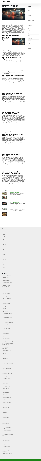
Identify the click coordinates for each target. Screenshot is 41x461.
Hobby (29, 17)
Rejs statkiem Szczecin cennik (6, 381)
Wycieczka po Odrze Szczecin (6, 404)
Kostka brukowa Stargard (5, 440)
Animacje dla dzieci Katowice (6, 397)
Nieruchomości (30, 25)
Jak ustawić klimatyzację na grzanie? (7, 366)
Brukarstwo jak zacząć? (5, 437)
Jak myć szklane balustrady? (6, 319)
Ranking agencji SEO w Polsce (6, 293)
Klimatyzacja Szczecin (5, 365)
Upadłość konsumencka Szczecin (7, 330)
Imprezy (29, 18)
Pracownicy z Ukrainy (5, 376)
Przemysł (3, 252)
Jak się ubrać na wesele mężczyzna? (7, 363)
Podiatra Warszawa (5, 306)
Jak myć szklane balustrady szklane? (7, 322)
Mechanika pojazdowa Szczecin (6, 275)
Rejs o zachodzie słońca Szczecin (7, 415)
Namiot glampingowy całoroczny (7, 355)
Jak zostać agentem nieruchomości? (7, 341)
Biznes (29, 10)
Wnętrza (3, 267)
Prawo (29, 30)
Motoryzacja (30, 23)
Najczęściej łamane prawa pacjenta (7, 453)
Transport (29, 40)
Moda (3, 242)
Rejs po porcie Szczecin (5, 417)
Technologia (30, 38)
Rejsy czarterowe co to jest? (6, 378)
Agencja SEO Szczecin (5, 423)
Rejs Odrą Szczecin (5, 409)
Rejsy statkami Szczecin (5, 407)
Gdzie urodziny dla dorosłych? (6, 350)
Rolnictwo (29, 33)
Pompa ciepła (4, 353)
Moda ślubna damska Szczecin (6, 331)
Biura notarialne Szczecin (6, 280)
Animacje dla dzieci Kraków (6, 386)
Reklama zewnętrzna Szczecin (6, 371)
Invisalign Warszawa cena (6, 446)
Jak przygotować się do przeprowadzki (15, 212)
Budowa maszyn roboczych (6, 277)
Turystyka (3, 262)
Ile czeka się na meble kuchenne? (14, 192)
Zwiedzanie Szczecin (5, 336)
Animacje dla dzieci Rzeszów (6, 399)
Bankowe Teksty (6, 1)
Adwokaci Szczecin (5, 358)
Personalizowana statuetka (6, 328)
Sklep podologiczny (5, 301)
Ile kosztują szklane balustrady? (7, 317)
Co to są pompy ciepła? (5, 311)
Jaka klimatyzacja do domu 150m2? (7, 373)
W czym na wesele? (5, 361)
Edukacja (29, 15)
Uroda (29, 43)
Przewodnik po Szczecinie (6, 338)
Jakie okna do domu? (13, 208)
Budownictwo (30, 12)
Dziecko (29, 13)
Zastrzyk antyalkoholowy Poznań (7, 282)
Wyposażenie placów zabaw (6, 370)
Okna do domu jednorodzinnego (14, 202)
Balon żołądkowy (4, 308)
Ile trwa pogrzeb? (4, 442)
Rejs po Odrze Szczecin (5, 410)
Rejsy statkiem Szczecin (5, 392)
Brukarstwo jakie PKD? (5, 438)
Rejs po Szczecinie (5, 414)
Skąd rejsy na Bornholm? (5, 388)
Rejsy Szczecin (4, 412)
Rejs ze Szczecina (5, 383)
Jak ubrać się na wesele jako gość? (7, 360)
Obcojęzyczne (4, 247)
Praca (29, 28)
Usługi (29, 45)
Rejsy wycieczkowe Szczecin (6, 402)
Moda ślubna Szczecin (5, 333)
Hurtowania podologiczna (6, 303)
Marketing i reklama (31, 20)
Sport (3, 257)
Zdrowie (29, 48)
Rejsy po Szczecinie (5, 394)
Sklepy (29, 35)
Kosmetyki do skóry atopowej (6, 298)
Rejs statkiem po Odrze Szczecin (7, 405)
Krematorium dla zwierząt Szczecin (7, 296)
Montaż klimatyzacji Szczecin (6, 368)
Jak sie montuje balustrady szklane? (7, 326)
